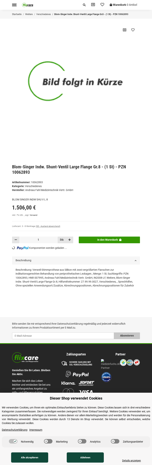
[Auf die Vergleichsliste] (124, 29)
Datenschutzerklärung (70, 323)
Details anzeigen (131, 460)
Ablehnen (85, 457)
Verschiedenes (33, 186)
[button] (84, 5)
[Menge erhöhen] (69, 240)
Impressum (35, 429)
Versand (33, 215)
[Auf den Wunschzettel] (132, 29)
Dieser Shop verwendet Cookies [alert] (76, 398)
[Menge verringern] (15, 240)
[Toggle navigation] (14, 5)
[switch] (13, 441)
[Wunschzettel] (102, 5)
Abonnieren (127, 335)
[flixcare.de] (27, 4)
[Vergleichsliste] (93, 5)
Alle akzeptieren (29, 457)
